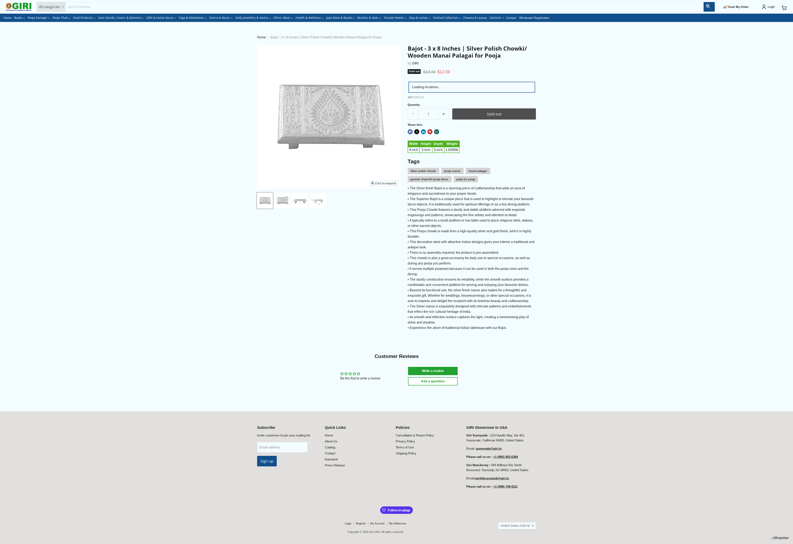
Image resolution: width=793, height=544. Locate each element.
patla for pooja (465, 179)
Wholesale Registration (534, 17)
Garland (496, 18)
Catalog (330, 447)
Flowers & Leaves (475, 17)
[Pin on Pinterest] (429, 131)
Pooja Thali (61, 18)
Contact (511, 17)
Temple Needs (394, 18)
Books (18, 18)
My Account (377, 523)
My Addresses (397, 523)
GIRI (415, 63)
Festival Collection (446, 18)
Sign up (266, 461)
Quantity (414, 104)
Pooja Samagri (38, 18)
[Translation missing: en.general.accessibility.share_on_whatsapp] (436, 131)
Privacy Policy (405, 441)
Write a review (433, 371)
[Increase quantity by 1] (443, 114)
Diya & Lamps (419, 18)
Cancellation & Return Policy (415, 435)
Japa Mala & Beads (339, 18)
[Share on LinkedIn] (423, 131)
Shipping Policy (406, 453)
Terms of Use (405, 447)
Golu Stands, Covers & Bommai (120, 18)
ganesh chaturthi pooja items (429, 179)
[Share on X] (416, 131)
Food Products (83, 18)
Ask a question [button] (433, 381)
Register (361, 523)
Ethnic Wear (282, 18)
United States (515, 525)
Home (7, 17)
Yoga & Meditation (192, 18)
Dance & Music (220, 18)
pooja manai (452, 171)
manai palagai (477, 171)
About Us (331, 441)
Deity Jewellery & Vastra (252, 18)
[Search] (709, 7)
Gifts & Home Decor (160, 18)
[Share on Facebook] (410, 131)
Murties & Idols (368, 18)
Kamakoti (331, 459)
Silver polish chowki (423, 171)
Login (348, 523)
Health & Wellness (309, 18)
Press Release (335, 465)
